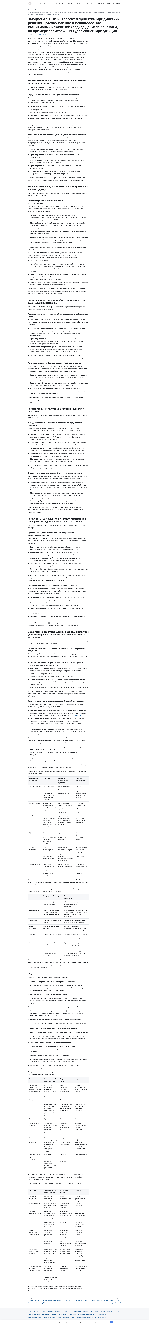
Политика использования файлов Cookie (85, 1311)
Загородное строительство (84, 3)
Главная (30, 10)
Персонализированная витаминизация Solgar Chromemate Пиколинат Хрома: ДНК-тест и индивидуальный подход (49, 1300)
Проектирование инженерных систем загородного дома (75, 1317)
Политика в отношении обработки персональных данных (51, 1311)
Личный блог (39, 10)
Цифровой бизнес (100, 1317)
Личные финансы (49, 1317)
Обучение (43, 3)
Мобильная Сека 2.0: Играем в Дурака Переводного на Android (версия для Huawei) (98, 1300)
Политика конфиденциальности (110, 1311)
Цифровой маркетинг (114, 3)
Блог (29, 1311)
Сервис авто (70, 3)
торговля (78, 716)
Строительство (100, 3)
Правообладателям (34, 1314)
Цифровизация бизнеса (56, 3)
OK (111, 1322)
